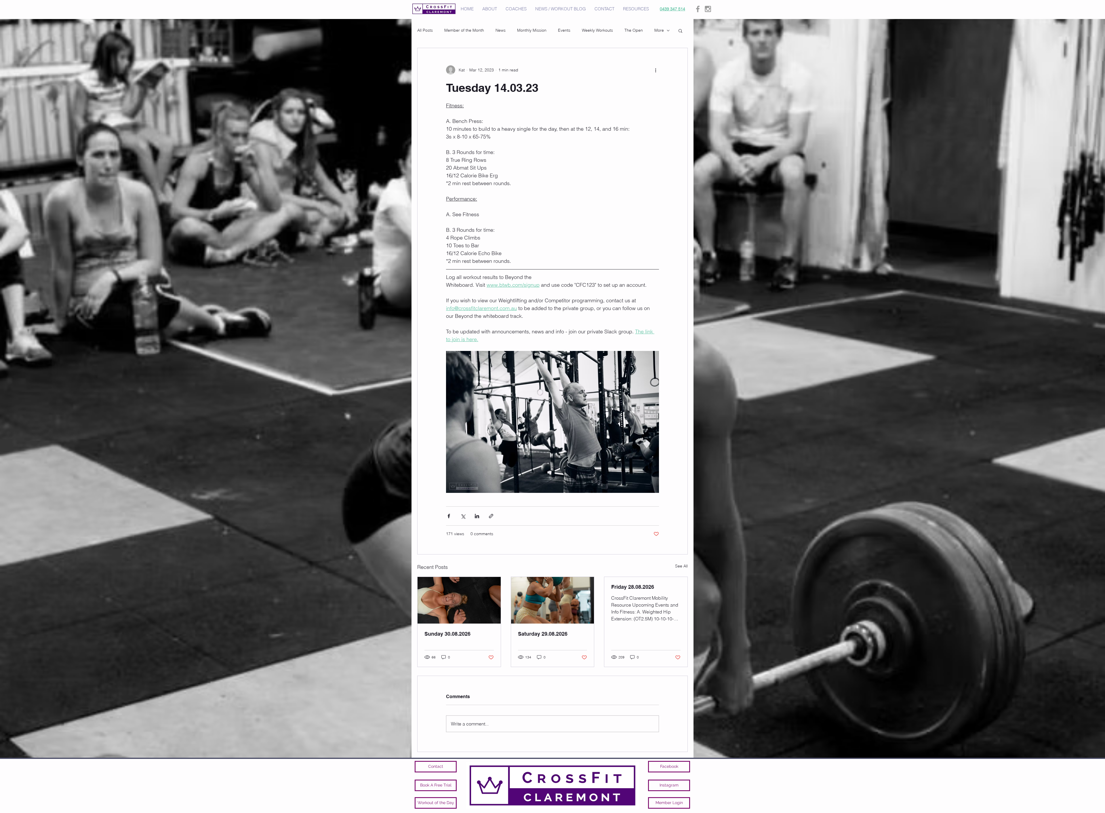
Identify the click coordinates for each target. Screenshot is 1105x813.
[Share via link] (491, 516)
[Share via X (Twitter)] (463, 516)
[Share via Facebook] (448, 516)
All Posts (425, 30)
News (501, 30)
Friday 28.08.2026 (632, 587)
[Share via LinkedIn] (477, 516)
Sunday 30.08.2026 (447, 634)
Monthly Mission (531, 30)
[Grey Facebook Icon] (698, 9)
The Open (633, 30)
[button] (680, 30)
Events (564, 30)
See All (681, 566)
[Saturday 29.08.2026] (552, 600)
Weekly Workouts (597, 30)
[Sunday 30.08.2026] (459, 600)
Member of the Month (464, 30)
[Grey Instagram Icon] (708, 9)
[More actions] (655, 70)
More (659, 30)
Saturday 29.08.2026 (542, 634)
